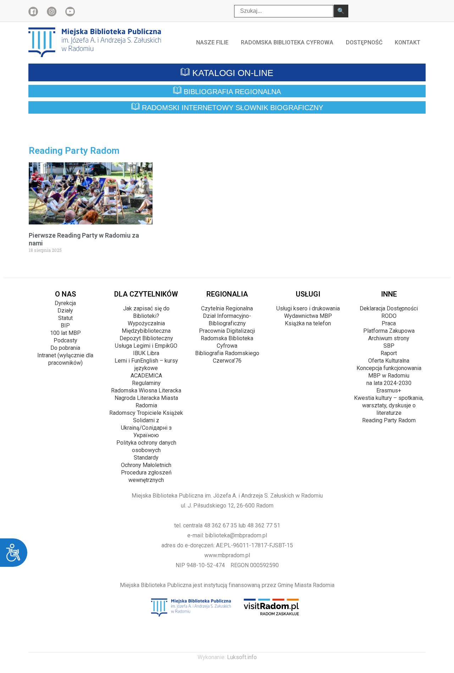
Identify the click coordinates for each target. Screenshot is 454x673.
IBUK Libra (146, 353)
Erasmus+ (388, 390)
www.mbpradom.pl (227, 555)
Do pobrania (65, 347)
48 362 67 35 (220, 525)
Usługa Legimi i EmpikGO (146, 345)
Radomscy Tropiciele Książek (146, 412)
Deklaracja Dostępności (389, 308)
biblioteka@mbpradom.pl (236, 535)
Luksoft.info (242, 657)
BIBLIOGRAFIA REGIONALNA (231, 92)
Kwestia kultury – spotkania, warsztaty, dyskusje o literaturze (388, 405)
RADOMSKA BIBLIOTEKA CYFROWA (287, 42)
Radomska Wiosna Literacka (146, 390)
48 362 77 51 (263, 525)
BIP (65, 325)
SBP (388, 345)
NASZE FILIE (212, 42)
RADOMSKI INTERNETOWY (231, 108)
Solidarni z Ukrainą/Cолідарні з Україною (146, 428)
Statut (65, 318)
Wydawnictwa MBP (308, 316)
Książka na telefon (308, 323)
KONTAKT (407, 42)
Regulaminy (146, 383)
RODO (389, 316)
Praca (389, 323)
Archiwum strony (388, 338)
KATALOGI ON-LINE (231, 73)
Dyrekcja (65, 303)
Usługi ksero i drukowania (308, 308)
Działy (65, 310)
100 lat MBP (65, 333)
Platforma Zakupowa (389, 330)
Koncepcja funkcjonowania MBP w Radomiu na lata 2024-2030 (388, 375)
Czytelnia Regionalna (227, 308)
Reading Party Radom (389, 420)
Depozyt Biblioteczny (146, 338)
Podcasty (65, 340)
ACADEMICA (146, 375)
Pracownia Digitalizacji (227, 330)
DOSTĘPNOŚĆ (364, 42)
